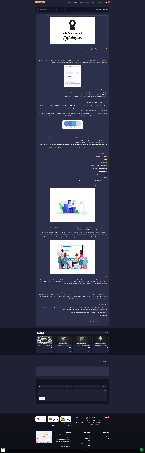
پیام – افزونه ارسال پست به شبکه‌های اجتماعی (63, 441)
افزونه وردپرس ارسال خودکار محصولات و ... (101, 345)
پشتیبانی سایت (87, 445)
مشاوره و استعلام (106, 436)
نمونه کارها (87, 2)
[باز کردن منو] (141, 449)
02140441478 (38, 424)
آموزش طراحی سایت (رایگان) (65, 446)
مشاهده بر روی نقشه (53, 424)
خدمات (93, 2)
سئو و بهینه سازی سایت (86, 435)
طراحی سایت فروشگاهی (86, 442)
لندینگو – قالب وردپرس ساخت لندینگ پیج (64, 439)
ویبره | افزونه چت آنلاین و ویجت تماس (65, 444)
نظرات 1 (57, 9)
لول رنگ (86, 186)
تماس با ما (75, 2)
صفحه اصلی (100, 2)
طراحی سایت (88, 436)
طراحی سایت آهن (87, 438)
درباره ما (69, 2)
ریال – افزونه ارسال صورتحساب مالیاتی (65, 443)
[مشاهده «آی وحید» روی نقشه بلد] (44, 437)
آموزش (100, 321)
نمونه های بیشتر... (40, 332)
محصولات (81, 2)
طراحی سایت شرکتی (87, 440)
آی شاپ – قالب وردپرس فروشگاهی (65, 437)
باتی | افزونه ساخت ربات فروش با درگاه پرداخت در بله (63, 435)
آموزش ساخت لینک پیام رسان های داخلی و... (45, 345)
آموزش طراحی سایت (95, 321)
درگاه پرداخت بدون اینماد (85, 443)
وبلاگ (91, 321)
